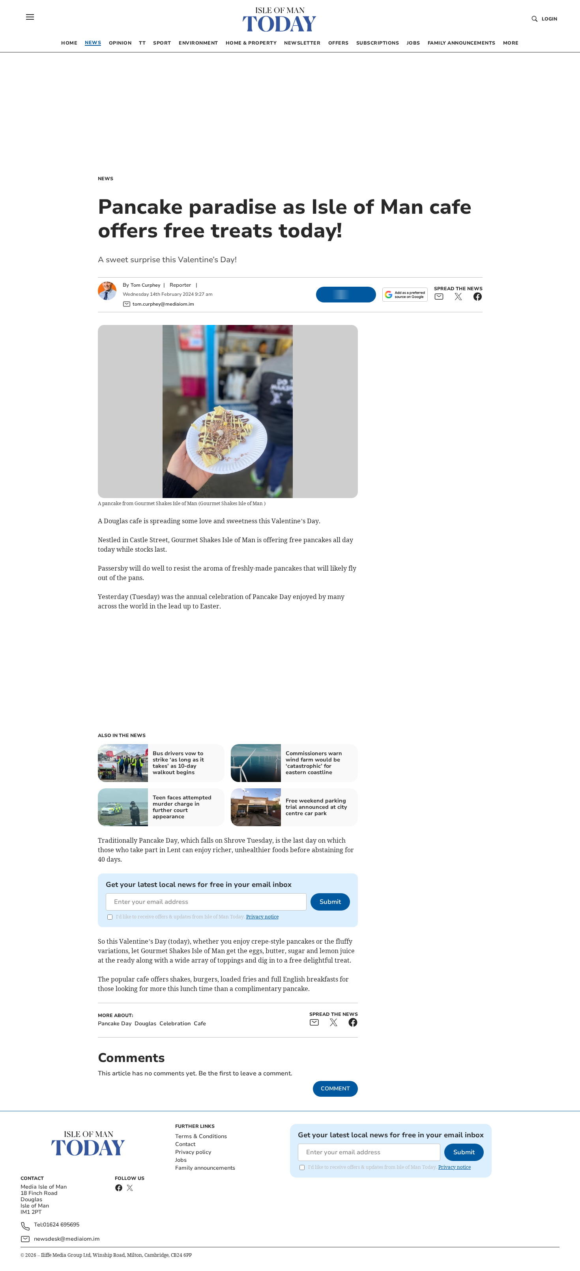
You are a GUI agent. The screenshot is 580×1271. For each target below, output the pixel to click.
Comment (335, 1088)
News (105, 178)
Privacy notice (262, 917)
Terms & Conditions (201, 1136)
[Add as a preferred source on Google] (404, 294)
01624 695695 (61, 1225)
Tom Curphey (145, 285)
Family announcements (205, 1168)
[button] (30, 16)
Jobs (181, 1160)
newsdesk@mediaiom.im (67, 1239)
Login (549, 19)
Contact (185, 1144)
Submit (330, 902)
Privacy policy (193, 1152)
